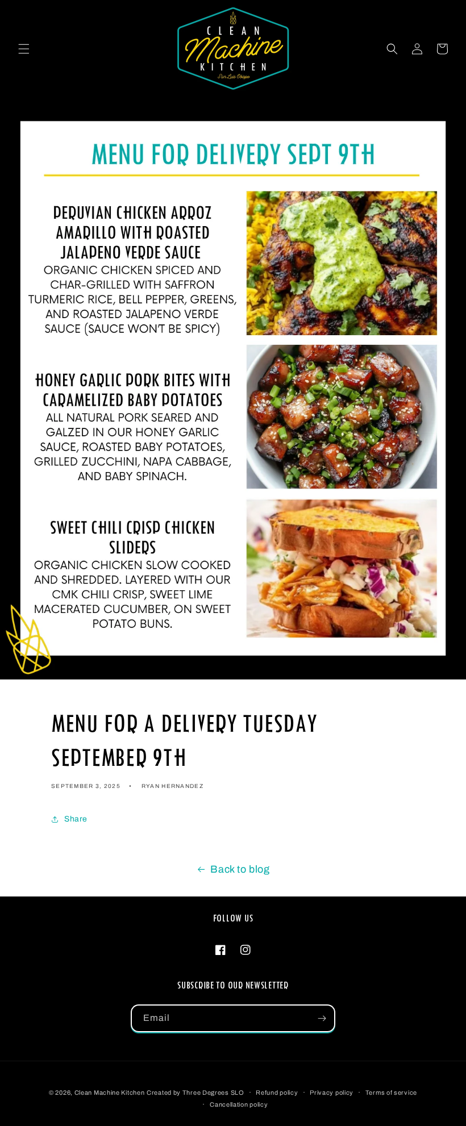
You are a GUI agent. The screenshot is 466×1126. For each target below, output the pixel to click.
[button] (23, 48)
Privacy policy (331, 1092)
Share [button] (76, 819)
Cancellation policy (239, 1104)
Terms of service (391, 1092)
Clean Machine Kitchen (109, 1092)
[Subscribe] (321, 1018)
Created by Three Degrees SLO (195, 1092)
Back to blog (239, 869)
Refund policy (277, 1092)
